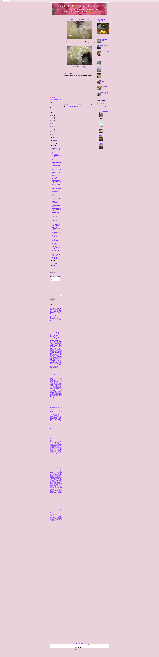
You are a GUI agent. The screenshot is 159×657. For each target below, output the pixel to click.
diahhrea (51, 383)
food (58, 407)
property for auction (58, 484)
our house (60, 470)
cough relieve (52, 377)
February (54, 265)
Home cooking (56, 321)
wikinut (51, 515)
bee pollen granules (56, 350)
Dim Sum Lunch (104, 61)
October (54, 140)
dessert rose (52, 382)
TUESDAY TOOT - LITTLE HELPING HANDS (56, 247)
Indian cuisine (59, 322)
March (54, 263)
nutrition (60, 466)
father (60, 398)
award (57, 346)
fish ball (56, 404)
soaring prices (59, 497)
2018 (53, 120)
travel (51, 507)
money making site (58, 453)
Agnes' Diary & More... (79, 6)
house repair (56, 428)
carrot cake (57, 360)
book (58, 354)
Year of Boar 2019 (55, 335)
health (54, 419)
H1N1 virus (56, 319)
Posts (53, 278)
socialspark (52, 498)
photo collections (59, 475)
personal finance (53, 474)
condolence (60, 374)
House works (52, 322)
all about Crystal (56, 338)
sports (56, 499)
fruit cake (55, 411)
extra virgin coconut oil (58, 395)
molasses (60, 452)
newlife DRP (52, 464)
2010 (53, 132)
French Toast (54, 174)
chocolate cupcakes (53, 372)
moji (57, 452)
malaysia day (59, 445)
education (52, 392)
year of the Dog (59, 519)
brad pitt (60, 355)
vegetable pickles (53, 510)
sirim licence (57, 495)
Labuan (60, 323)
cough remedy (59, 377)
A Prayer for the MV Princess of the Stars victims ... (56, 155)
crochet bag (56, 378)
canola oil (55, 359)
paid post (55, 472)
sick (54, 495)
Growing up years (100, 104)
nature (57, 462)
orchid (60, 469)
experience (56, 394)
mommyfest (52, 453)
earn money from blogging (56, 388)
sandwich (56, 490)
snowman (54, 497)
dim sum (56, 383)
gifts (53, 414)
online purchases (56, 468)
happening (57, 418)
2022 (53, 115)
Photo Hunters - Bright (56, 152)
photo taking (59, 476)
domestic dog (52, 385)
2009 (53, 134)
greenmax (55, 415)
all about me (56, 340)
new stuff (60, 463)
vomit (54, 511)
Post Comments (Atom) (73, 106)
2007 (53, 268)
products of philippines (58, 483)
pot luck (60, 480)
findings (52, 404)
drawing (60, 385)
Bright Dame (52, 309)
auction (56, 345)
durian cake (55, 387)
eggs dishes (57, 392)
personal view (59, 474)
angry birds (52, 343)
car (59, 359)
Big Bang (54, 175)
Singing (51, 330)
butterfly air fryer (59, 358)
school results (57, 492)
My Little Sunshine (56, 158)
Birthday (59, 308)
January (54, 266)
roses (57, 489)
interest (60, 430)
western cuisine (54, 513)
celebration (52, 362)
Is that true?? (54, 206)
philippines (54, 475)
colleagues (55, 374)
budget (54, 357)
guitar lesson (59, 416)
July (53, 145)
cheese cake (54, 363)
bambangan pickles (53, 349)
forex (54, 409)
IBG (56, 322)
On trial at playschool (56, 177)
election (60, 392)
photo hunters (53, 476)
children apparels (58, 367)
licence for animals (56, 440)
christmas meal (56, 373)
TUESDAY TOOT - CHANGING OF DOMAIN (55, 219)
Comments (54, 279)
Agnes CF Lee (54, 97)
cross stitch (58, 379)
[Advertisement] (56, 35)
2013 (53, 128)
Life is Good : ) (101, 143)
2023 (53, 113)
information (52, 430)
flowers (56, 406)
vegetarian (60, 510)
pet (51, 475)
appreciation (59, 344)
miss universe (54, 452)
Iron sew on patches (54, 323)
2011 (53, 131)
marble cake (54, 448)
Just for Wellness (100, 103)
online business (56, 467)
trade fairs (55, 506)
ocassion (51, 467)
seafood (53, 493)
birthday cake (55, 352)
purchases (52, 487)
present (58, 481)
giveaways (57, 414)
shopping (56, 494)
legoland (60, 439)
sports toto (60, 499)
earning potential (59, 389)
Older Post (93, 104)
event (56, 393)
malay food (55, 445)
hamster (55, 417)
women (54, 515)
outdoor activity (53, 471)
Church (56, 315)
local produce (56, 442)
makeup (55, 444)
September (55, 142)
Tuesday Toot (59, 332)
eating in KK (56, 390)
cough (60, 376)
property (51, 484)
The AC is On (101, 120)
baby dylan (60, 346)
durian (51, 387)
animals (56, 343)
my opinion (53, 460)
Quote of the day (55, 191)
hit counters (79, 643)
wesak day (56, 512)
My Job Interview (55, 178)
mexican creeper (53, 450)
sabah (60, 489)
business (54, 358)
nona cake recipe (58, 465)
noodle (51, 466)
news (58, 464)
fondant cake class (53, 407)
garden (55, 412)
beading (60, 349)
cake (51, 359)
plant (59, 478)
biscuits (56, 353)
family (52, 397)
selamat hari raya (58, 493)
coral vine (57, 375)
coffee (51, 374)
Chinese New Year (57, 311)
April (54, 262)
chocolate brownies (53, 371)
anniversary (60, 343)
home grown (56, 425)
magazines (57, 443)
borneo (57, 355)
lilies (53, 441)
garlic (61, 412)
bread (51, 356)
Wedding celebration (54, 334)
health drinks (59, 419)
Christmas (52, 313)
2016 (53, 123)
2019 (53, 118)
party (54, 473)
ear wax (58, 387)
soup (55, 498)
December (55, 137)
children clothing (53, 368)
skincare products (55, 496)
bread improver (55, 356)
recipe (60, 488)
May (53, 260)
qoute (55, 487)
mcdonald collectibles (56, 449)
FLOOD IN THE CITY (56, 212)
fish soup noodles (54, 405)
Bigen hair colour (53, 308)
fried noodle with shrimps (57, 410)
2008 (53, 136)
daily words (59, 380)
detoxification (59, 382)
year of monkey (53, 519)
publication (52, 485)
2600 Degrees (88, 649)
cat (56, 361)
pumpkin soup (59, 486)
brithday (51, 357)
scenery (54, 491)
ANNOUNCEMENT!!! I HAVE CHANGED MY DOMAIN (56, 215)
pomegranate (52, 480)
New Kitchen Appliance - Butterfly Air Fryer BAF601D (102, 20)
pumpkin (60, 485)
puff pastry (56, 485)
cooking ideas (53, 375)
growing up (52, 416)
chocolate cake (59, 371)
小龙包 (57, 520)
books (54, 355)
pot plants (52, 481)
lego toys (56, 439)
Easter (59, 316)
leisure (51, 440)
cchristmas (60, 361)
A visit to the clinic (56, 184)
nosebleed (55, 466)
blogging (52, 354)
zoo (55, 520)
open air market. (56, 469)
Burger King (56, 309)
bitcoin (61, 353)
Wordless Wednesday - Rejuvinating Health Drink (56, 209)
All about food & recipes (102, 106)
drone (61, 386)
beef (61, 350)
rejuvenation (52, 489)
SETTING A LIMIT (55, 250)
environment (52, 393)
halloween (52, 417)
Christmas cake (59, 313)
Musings (100, 127)
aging (57, 336)
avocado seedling (53, 346)
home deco (57, 424)
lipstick (56, 441)
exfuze (58, 393)
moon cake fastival (54, 454)
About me (60, 305)
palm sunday (59, 472)
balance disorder (58, 348)
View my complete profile (55, 99)
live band (58, 441)
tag (54, 503)
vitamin (51, 511)
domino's (57, 385)
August (54, 143)
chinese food (58, 370)
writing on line (55, 518)
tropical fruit (59, 507)
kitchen (53, 436)
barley (58, 349)
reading (56, 488)
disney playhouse (58, 384)
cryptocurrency (52, 380)
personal (60, 473)
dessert (60, 381)
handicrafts (59, 417)
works (51, 518)
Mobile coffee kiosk (104, 45)
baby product (52, 347)
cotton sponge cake (55, 376)
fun (53, 412)
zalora (54, 520)
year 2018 (60, 518)
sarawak (60, 490)
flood (54, 406)
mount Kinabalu (53, 456)
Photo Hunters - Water (56, 172)
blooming (55, 354)
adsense (54, 336)
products (51, 483)
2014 (53, 126)
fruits (59, 411)
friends (51, 411)
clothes (60, 373)
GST (57, 318)
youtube (51, 520)
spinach (57, 498)
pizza (54, 478)
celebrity (56, 362)
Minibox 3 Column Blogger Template (74, 649)
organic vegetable (53, 470)
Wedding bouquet (58, 333)
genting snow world (53, 413)
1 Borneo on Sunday (56, 165)
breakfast (60, 356)
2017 (53, 121)
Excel (61, 316)
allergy (55, 342)
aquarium (51, 345)
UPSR (51, 333)
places (57, 478)
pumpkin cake (53, 486)
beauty (51, 350)
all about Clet (57, 337)
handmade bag (52, 418)
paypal (57, 473)
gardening (58, 412)
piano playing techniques (54, 477)
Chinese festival (56, 312)
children (52, 367)
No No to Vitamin (55, 151)
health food (53, 420)
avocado (60, 345)
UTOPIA (100, 135)
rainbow (58, 487)
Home (51, 104)
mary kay (60, 448)
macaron (53, 443)
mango (53, 447)
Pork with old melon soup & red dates (79, 19)
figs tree (52, 402)
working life (59, 517)
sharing (51, 494)
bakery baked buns (58, 347)
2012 (53, 129)
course (51, 378)
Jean (65, 41)
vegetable (60, 509)
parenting (51, 473)
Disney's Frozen (54, 316)
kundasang (57, 438)
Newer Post (66, 104)
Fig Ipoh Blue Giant (54, 317)
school (57, 491)
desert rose (56, 381)
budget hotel (57, 357)
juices (60, 433)
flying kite (60, 406)
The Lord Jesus (59, 331)
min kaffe (54, 451)
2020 (53, 117)
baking (51, 348)
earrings (51, 390)
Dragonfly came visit (105, 51)
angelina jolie (59, 342)
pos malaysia (57, 480)
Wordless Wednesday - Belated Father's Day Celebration (56, 181)
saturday (51, 491)
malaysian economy (54, 446)
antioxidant (52, 344)
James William (83, 649)
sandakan (52, 490)
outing (58, 471)
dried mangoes (56, 386)
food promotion (57, 408)
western (60, 512)
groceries (60, 415)
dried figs (52, 386)
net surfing (56, 463)
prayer (55, 481)
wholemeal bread (58, 514)
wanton (57, 511)
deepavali (51, 381)
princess (54, 482)
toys (51, 506)
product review (59, 482)
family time (56, 396)
